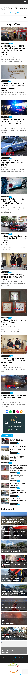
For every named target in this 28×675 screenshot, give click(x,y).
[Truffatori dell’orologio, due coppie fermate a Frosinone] (14, 302)
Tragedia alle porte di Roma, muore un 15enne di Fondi (17, 439)
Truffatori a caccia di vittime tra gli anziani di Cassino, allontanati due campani (14, 238)
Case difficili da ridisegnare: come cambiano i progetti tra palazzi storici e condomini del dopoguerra (18, 458)
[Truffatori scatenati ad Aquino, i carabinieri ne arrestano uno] (14, 261)
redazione (4, 54)
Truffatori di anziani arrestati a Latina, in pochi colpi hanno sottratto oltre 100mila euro (12, 121)
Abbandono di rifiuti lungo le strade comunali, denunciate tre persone (18, 492)
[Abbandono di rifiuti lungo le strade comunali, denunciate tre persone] (5, 492)
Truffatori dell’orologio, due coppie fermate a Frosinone (13, 321)
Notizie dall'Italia (14, 12)
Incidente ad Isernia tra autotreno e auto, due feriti (18, 484)
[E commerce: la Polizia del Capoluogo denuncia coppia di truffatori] (14, 146)
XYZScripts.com (20, 674)
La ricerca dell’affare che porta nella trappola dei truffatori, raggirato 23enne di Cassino (12, 201)
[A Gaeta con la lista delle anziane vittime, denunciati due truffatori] (14, 383)
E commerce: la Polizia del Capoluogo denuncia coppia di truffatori (12, 162)
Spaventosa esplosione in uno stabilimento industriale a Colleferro (17, 477)
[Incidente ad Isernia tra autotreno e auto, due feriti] (5, 485)
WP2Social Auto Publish (9, 674)
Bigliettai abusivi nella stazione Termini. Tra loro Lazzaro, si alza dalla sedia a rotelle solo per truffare (13, 49)
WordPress (15, 658)
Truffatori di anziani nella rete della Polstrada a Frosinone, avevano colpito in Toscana (14, 85)
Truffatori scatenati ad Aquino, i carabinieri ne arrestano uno (13, 276)
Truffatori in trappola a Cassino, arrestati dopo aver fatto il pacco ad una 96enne (13, 360)
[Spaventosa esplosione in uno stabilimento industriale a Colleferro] (5, 477)
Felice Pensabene (6, 167)
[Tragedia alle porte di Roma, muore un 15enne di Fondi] (5, 441)
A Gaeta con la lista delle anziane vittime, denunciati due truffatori (13, 396)
